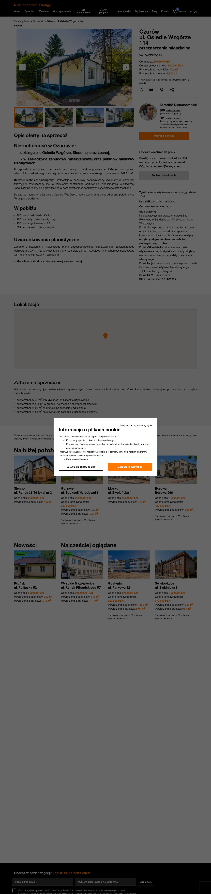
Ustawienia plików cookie (81, 466)
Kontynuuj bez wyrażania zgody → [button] (136, 425)
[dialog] (105, 447)
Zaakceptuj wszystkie (130, 466)
